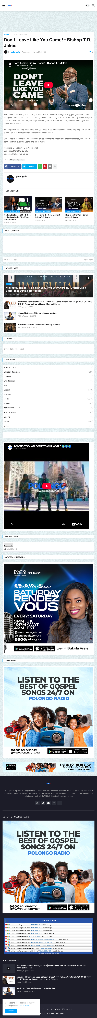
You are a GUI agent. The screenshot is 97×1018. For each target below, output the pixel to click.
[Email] (50, 166)
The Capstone (48, 412)
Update (48, 417)
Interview (48, 394)
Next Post (87, 260)
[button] (3, 6)
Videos (48, 426)
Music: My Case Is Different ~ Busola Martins (37, 313)
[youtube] (48, 803)
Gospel (48, 390)
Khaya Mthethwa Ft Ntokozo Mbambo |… (44, 939)
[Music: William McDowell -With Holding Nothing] (10, 327)
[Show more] (55, 166)
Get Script (41, 953)
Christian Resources (19, 35)
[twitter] (43, 803)
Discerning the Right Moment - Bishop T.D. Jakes (48, 216)
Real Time (48, 953)
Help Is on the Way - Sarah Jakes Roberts (76, 216)
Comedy (48, 376)
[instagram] (54, 803)
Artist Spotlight (48, 367)
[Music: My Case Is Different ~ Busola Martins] (10, 316)
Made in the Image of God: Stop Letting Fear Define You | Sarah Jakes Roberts (17, 217)
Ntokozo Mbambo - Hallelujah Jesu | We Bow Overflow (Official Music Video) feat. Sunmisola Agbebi (52, 966)
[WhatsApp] (40, 166)
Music (48, 399)
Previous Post (11, 260)
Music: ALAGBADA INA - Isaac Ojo (42, 945)
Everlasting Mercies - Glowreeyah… (42, 942)
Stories (48, 403)
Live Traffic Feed (48, 921)
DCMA (57, 1009)
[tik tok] (59, 803)
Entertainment (48, 381)
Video (48, 421)
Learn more (24, 1005)
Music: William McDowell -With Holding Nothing (39, 324)
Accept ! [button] (11, 1011)
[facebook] (37, 803)
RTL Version (67, 1009)
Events (48, 385)
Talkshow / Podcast (48, 408)
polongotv (21, 176)
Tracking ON (55, 953)
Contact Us (47, 1009)
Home (6, 35)
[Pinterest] (45, 166)
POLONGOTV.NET (37, 925)
